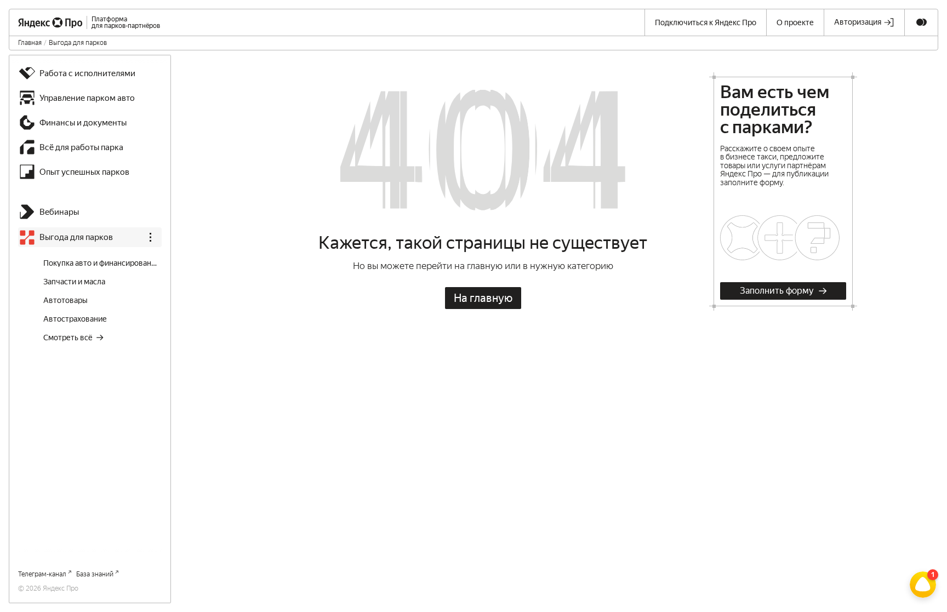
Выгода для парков (78, 43)
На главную (483, 298)
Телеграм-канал (42, 574)
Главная (30, 43)
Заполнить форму (777, 290)
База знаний (94, 574)
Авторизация (857, 22)
